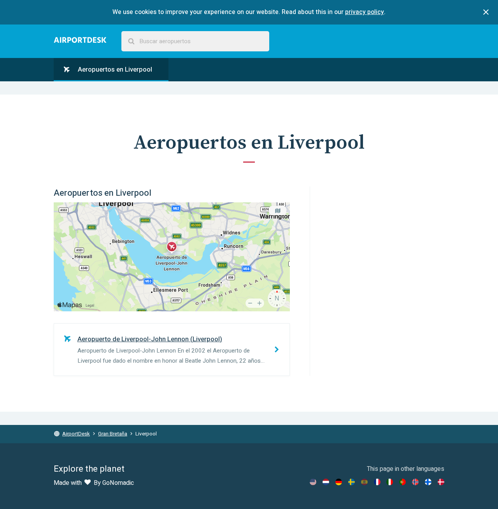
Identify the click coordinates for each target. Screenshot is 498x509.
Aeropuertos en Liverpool (114, 69)
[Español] (364, 482)
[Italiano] (389, 482)
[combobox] (195, 41)
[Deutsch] (338, 482)
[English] (313, 482)
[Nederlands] (326, 482)
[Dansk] (441, 482)
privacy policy (364, 12)
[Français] (377, 482)
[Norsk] (415, 482)
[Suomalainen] (428, 482)
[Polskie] (402, 482)
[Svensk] (351, 482)
